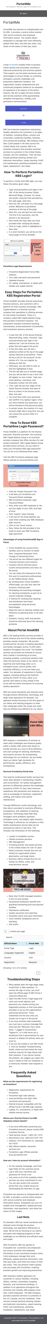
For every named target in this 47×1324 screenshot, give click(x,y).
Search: (9, 937)
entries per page (18, 931)
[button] (26, 943)
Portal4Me (24, 4)
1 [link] (38, 973)
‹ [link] (34, 973)
